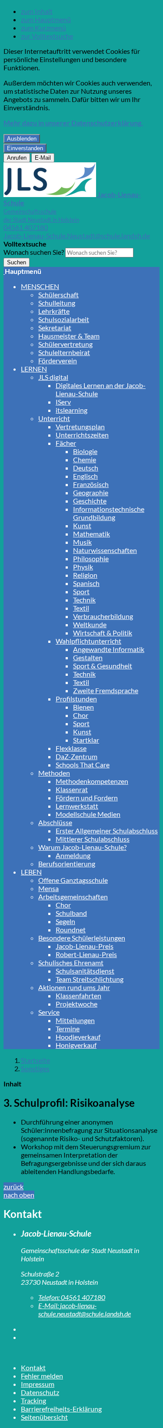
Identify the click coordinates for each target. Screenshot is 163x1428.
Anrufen (17, 158)
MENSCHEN (40, 286)
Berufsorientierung (66, 863)
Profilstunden (76, 698)
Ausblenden (22, 138)
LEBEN (31, 872)
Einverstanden (25, 148)
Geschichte (89, 501)
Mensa (48, 888)
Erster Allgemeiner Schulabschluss (107, 830)
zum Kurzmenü (43, 27)
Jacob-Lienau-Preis (84, 946)
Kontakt (33, 1367)
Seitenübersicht (44, 1417)
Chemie (84, 459)
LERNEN (34, 369)
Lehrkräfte (54, 311)
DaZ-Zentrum (76, 756)
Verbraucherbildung (103, 616)
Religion (85, 575)
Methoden (54, 773)
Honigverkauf (76, 1045)
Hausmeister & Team (69, 336)
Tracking (33, 1400)
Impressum (37, 1384)
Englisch (85, 476)
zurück (13, 1186)
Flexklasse (71, 748)
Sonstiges (35, 1068)
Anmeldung (73, 855)
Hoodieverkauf (78, 1037)
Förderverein (57, 360)
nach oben (18, 1195)
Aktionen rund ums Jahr (74, 987)
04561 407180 (25, 227)
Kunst (82, 525)
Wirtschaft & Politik (102, 632)
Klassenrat (72, 789)
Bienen (83, 707)
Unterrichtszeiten (82, 435)
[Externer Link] (90, 1329)
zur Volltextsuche (47, 36)
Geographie (90, 492)
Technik (84, 600)
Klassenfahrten (78, 995)
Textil (81, 608)
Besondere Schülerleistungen (81, 938)
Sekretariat (54, 327)
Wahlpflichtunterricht (88, 641)
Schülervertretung (65, 344)
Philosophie (91, 558)
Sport (81, 591)
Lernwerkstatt (77, 806)
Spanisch (86, 583)
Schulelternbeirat (64, 352)
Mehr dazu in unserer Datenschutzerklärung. (73, 122)
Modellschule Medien (88, 814)
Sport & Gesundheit (102, 665)
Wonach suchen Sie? (33, 252)
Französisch (91, 484)
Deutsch (85, 468)
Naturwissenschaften (105, 550)
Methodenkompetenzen (92, 781)
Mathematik (91, 534)
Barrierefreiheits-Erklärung (61, 1409)
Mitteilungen (75, 1020)
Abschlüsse (55, 822)
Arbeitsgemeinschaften (73, 896)
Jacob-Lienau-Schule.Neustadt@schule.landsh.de (76, 235)
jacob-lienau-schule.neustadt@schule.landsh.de (84, 1309)
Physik (83, 567)
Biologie (85, 451)
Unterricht (54, 418)
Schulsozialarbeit (63, 319)
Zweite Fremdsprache (105, 690)
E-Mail (43, 158)
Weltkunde (89, 624)
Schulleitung (56, 303)
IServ (63, 402)
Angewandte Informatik (108, 649)
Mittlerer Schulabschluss (93, 839)
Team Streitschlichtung (89, 979)
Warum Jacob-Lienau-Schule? (82, 847)
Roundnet (71, 929)
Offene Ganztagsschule (73, 880)
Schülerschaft (58, 294)
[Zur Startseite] (4, 271)
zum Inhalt (37, 11)
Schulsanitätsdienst (85, 971)
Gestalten (88, 657)
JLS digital (53, 377)
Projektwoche (76, 1004)
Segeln (65, 921)
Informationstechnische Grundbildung (108, 513)
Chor (80, 715)
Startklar (86, 740)
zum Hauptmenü (46, 19)
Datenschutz (40, 1392)
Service (49, 1012)
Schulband (71, 913)
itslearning (71, 410)
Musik (82, 542)
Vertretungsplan (80, 426)
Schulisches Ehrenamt (70, 962)
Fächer (66, 443)
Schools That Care (83, 764)
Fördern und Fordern (87, 797)
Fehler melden (42, 1376)
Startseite (35, 1060)
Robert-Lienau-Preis (86, 954)
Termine (68, 1028)
